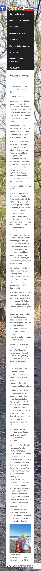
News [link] (12, 20)
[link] (3, 8)
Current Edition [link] (16, 14)
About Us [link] (13, 52)
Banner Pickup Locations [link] (16, 60)
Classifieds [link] (25, 20)
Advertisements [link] (17, 33)
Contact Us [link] (14, 68)
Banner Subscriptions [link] (19, 46)
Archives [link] (13, 40)
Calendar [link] (13, 27)
